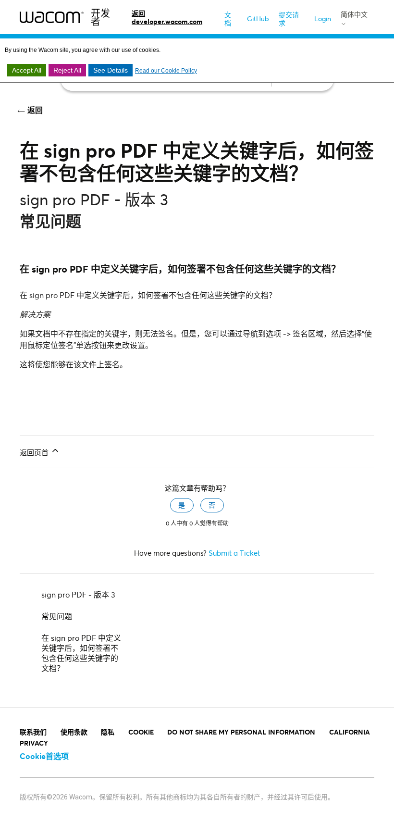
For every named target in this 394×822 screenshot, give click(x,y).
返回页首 (35, 452)
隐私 (107, 731)
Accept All (26, 70)
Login (322, 18)
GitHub (258, 18)
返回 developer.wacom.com (167, 17)
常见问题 (56, 616)
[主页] (52, 17)
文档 (227, 19)
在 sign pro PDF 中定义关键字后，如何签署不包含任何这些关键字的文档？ (81, 653)
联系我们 (33, 731)
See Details (110, 70)
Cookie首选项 (44, 756)
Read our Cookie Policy (166, 70)
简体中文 (354, 14)
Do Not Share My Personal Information (241, 731)
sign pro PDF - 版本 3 (78, 594)
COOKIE (141, 731)
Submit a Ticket (234, 553)
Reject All (67, 70)
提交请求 (289, 19)
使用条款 (74, 731)
